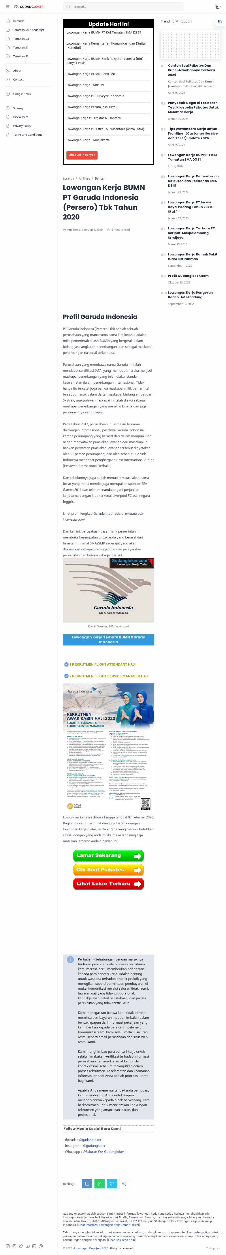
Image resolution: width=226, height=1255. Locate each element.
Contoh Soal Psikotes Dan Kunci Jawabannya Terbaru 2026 (191, 70)
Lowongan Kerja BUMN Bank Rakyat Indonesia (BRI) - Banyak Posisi (105, 60)
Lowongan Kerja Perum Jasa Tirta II (92, 107)
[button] (217, 7)
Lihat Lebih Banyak (82, 155)
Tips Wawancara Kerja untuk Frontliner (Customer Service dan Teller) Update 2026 (193, 133)
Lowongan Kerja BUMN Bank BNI (90, 74)
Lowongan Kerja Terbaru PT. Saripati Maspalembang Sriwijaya (192, 233)
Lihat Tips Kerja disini (122, 1240)
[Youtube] (27, 1246)
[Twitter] (21, 1246)
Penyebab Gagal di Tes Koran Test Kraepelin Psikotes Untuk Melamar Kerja (193, 107)
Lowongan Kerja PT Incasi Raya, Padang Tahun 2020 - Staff (191, 207)
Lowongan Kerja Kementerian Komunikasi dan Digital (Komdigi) (106, 45)
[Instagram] (14, 1246)
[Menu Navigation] (8, 6)
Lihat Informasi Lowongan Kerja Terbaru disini (108, 1225)
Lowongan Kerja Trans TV (85, 85)
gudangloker (91, 1139)
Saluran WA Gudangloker (105, 1151)
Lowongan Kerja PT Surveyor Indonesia (95, 96)
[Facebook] (8, 1246)
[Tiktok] (41, 1246)
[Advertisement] (141, 272)
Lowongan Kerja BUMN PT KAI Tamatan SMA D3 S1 (103, 32)
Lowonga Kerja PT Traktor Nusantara (93, 118)
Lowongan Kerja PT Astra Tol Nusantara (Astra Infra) (105, 129)
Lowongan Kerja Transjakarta (88, 140)
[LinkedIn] (34, 1246)
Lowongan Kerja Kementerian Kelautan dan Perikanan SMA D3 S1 (193, 181)
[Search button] (68, 6)
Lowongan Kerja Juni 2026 (91, 1248)
